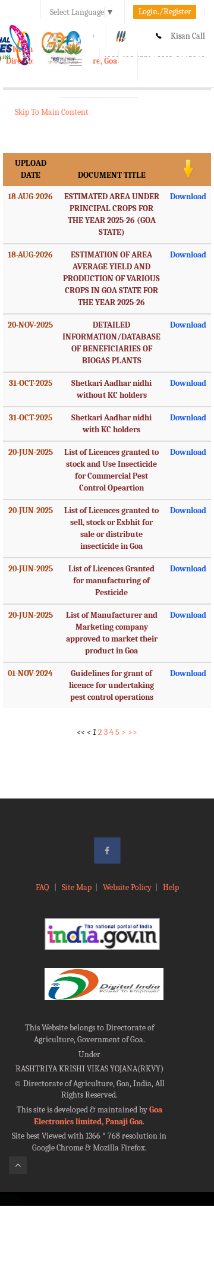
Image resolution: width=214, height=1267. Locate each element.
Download (188, 196)
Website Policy (127, 887)
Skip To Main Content (52, 112)
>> (132, 732)
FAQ (43, 887)
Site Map (77, 887)
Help (171, 887)
